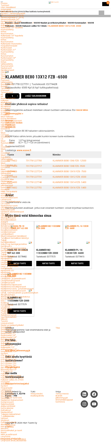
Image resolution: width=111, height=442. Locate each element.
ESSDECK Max (7, 179)
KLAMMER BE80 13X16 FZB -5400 (69, 187)
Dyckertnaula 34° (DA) (11, 21)
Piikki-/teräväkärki (9, 191)
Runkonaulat (6, 47)
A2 (2, 94)
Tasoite (4, 321)
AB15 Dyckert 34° (9, 367)
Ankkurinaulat (7, 11)
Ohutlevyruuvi (7, 207)
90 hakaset (6, 106)
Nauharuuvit (6, 68)
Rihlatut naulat (7, 393)
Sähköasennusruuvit (10, 215)
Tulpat (4, 240)
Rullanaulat (6, 25)
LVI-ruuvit (5, 203)
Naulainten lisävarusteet (12, 400)
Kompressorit (7, 402)
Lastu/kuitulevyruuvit (10, 280)
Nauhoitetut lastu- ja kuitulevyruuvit (17, 288)
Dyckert (4, 353)
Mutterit (4, 428)
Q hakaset (5, 112)
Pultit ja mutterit (8, 422)
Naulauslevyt (7, 412)
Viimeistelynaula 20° (10, 19)
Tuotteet (5, 5)
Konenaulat (6, 9)
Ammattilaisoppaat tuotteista (64, 400)
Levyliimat (5, 306)
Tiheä (3, 76)
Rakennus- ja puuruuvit (11, 120)
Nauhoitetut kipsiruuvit (11, 284)
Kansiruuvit (6, 173)
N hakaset (5, 110)
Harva (3, 72)
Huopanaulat (6, 387)
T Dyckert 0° (7, 371)
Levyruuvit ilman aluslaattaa (13, 440)
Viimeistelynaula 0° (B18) (12, 15)
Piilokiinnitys (6, 181)
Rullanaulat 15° (7, 347)
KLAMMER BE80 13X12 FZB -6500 (69, 176)
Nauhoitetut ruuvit (9, 205)
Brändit (59, 395)
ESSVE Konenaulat (77, 22)
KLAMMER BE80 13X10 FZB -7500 (69, 171)
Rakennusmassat (9, 315)
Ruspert (4, 86)
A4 (2, 96)
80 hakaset (6, 104)
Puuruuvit (5, 80)
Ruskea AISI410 (8, 98)
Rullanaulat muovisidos (11, 43)
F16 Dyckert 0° (8, 357)
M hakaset (5, 108)
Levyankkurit (6, 260)
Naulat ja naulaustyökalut (12, 325)
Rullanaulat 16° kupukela (12, 35)
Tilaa (58, 327)
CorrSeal (5, 134)
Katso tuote (48, 263)
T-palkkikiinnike (7, 416)
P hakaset (5, 114)
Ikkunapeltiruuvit (8, 217)
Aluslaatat (5, 424)
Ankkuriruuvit (6, 183)
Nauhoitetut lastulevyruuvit (13, 290)
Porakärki (5, 189)
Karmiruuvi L (6, 246)
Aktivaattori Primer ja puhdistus (15, 296)
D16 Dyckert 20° (8, 361)
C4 (2, 138)
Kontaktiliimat (7, 304)
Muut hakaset (7, 116)
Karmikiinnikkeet (8, 242)
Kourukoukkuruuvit (9, 197)
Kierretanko (6, 426)
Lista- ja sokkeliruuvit (10, 201)
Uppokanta (6, 124)
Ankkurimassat (7, 223)
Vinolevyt (5, 420)
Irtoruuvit (5, 90)
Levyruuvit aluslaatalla (11, 438)
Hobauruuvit (6, 268)
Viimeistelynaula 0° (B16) (12, 17)
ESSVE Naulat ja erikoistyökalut (50, 22)
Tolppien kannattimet (10, 414)
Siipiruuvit (5, 213)
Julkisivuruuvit (7, 185)
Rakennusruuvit (8, 209)
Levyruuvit (5, 436)
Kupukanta (5, 157)
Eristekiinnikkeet (8, 227)
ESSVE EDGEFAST (9, 341)
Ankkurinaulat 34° (9, 337)
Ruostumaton (7, 33)
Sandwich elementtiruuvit (12, 211)
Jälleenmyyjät (62, 397)
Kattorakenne (7, 408)
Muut (3, 78)
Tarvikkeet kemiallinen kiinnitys (15, 238)
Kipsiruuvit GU (7, 270)
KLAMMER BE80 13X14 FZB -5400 (69, 182)
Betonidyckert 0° (9, 369)
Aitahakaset (6, 102)
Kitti (2, 300)
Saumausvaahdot (9, 317)
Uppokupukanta (8, 171)
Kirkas (3, 31)
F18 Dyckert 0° (8, 355)
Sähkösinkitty (7, 63)
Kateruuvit (5, 187)
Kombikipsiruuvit (8, 274)
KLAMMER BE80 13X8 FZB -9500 (69, 166)
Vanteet (4, 418)
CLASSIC (4, 177)
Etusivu (4, 3)
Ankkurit (4, 221)
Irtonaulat (5, 381)
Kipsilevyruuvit (7, 70)
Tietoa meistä (62, 393)
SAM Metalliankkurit (10, 264)
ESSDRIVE (5, 128)
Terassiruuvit (7, 92)
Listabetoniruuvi (8, 232)
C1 (2, 130)
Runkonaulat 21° (8, 49)
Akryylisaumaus (8, 294)
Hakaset (5, 100)
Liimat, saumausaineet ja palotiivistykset (19, 292)
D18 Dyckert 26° (8, 359)
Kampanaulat (7, 391)
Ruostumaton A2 (8, 165)
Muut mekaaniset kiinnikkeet (14, 236)
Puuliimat (5, 312)
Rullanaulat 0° (7, 345)
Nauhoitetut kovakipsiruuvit (13, 286)
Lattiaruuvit (6, 199)
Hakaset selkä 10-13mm (12, 377)
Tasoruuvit (6, 252)
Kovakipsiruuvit (8, 276)
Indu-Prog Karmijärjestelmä (14, 244)
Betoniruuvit (6, 225)
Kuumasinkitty (7, 29)
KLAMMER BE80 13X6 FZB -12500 (69, 160)
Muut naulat (6, 395)
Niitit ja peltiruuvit (9, 434)
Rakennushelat (7, 404)
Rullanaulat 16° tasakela (12, 27)
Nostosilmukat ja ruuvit (11, 430)
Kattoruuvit (6, 193)
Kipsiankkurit (6, 258)
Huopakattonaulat (9, 45)
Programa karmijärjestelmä (13, 248)
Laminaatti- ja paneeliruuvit (13, 278)
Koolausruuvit (7, 195)
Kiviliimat (5, 302)
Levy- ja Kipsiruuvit (9, 266)
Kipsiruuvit (5, 272)
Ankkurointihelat (8, 406)
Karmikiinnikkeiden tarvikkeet (14, 250)
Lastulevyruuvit (8, 282)
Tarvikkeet (6, 88)
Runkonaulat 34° (8, 57)
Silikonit (4, 319)
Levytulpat (6, 262)
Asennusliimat (7, 298)
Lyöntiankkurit (7, 234)
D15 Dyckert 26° (8, 365)
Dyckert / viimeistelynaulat (13, 13)
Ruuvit (3, 432)
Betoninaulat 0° (8, 339)
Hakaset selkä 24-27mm (12, 379)
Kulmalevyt (6, 410)
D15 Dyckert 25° (8, 363)
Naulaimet (5, 398)
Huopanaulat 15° (8, 351)
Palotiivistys (6, 308)
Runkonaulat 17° (8, 331)
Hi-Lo (3, 74)
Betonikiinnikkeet (8, 219)
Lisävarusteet (7, 323)
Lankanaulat (6, 389)
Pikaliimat (5, 310)
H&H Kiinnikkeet (8, 7)
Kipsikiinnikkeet (8, 256)
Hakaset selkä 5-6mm (11, 375)
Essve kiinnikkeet (8, 118)
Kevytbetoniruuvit (9, 229)
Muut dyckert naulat (10, 23)
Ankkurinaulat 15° (9, 349)
